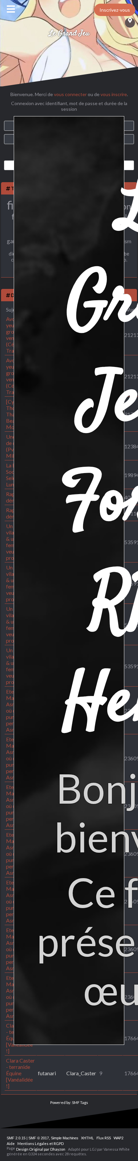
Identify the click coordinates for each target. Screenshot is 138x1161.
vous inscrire (113, 94)
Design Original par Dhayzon (40, 1149)
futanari (47, 1073)
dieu (13, 254)
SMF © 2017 (38, 1138)
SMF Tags (80, 1102)
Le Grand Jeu (69, 33)
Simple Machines (64, 1138)
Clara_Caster (81, 1073)
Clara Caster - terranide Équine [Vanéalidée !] (20, 1073)
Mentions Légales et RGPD (40, 1143)
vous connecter (70, 94)
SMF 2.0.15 (16, 1138)
